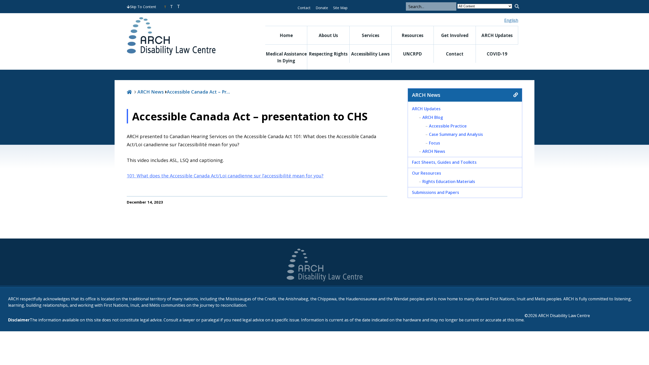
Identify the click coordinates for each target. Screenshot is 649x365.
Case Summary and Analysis (456, 134)
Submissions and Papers (435, 192)
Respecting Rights (328, 54)
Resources (412, 35)
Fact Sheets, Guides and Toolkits (444, 162)
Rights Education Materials (448, 181)
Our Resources (426, 173)
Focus (434, 143)
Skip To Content (143, 6)
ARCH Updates (497, 35)
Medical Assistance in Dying (286, 57)
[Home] (129, 92)
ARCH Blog (432, 117)
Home (286, 35)
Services (370, 35)
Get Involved (454, 35)
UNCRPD (412, 54)
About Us (328, 35)
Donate (322, 7)
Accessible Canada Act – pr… (198, 92)
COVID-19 (497, 54)
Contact (304, 7)
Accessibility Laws (370, 54)
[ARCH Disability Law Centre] (186, 36)
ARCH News (150, 92)
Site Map (340, 7)
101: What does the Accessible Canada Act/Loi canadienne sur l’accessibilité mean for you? (225, 176)
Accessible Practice (448, 126)
